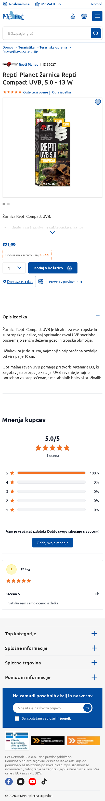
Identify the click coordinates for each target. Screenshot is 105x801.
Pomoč (96, 4)
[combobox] (49, 33)
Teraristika (26, 47)
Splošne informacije (26, 648)
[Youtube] (32, 781)
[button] (97, 16)
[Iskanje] (96, 33)
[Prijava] (87, 708)
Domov (8, 47)
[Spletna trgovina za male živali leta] (47, 740)
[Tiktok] (44, 781)
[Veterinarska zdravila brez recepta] (17, 741)
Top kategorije (20, 633)
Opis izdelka (61, 92)
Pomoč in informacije (27, 677)
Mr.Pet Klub (51, 4)
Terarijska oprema (53, 47)
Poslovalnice (19, 4)
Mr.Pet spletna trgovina (34, 795)
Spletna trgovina (23, 662)
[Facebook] (9, 781)
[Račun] (73, 16)
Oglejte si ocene (35, 92)
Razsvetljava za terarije (20, 51)
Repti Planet (28, 64)
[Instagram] (20, 781)
